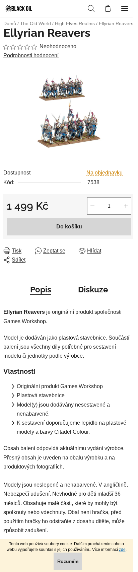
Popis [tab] (40, 289)
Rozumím (67, 561)
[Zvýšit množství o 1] (126, 206)
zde (122, 549)
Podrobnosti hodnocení (31, 55)
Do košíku (69, 226)
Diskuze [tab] (93, 289)
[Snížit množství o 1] (92, 206)
